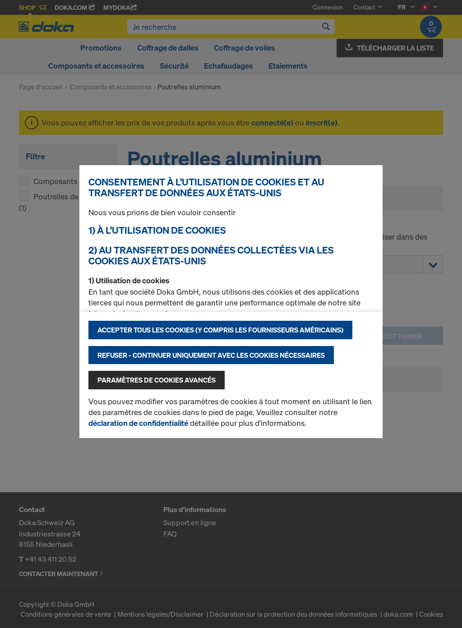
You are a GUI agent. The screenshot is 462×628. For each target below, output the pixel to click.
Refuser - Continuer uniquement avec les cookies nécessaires (211, 355)
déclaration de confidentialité (138, 423)
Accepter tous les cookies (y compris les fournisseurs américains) (220, 329)
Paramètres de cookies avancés (156, 379)
